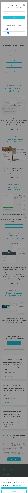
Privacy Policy (18, 485)
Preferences (14, 491)
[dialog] (14, 246)
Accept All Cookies (14, 488)
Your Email (6, 13)
